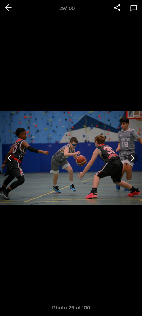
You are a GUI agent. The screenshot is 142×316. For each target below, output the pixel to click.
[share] (117, 8)
